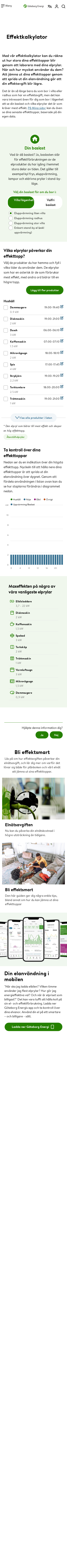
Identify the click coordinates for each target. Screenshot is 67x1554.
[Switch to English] (50, 6)
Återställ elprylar (15, 437)
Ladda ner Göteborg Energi (31, 1027)
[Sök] (63, 6)
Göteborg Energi (34, 5)
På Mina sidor (37, 108)
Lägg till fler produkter (45, 290)
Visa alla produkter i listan (35, 418)
